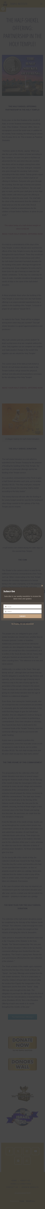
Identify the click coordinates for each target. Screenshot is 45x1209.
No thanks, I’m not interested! (22, 624)
